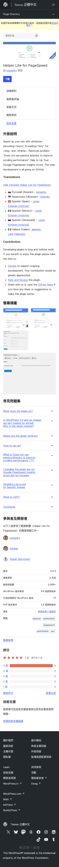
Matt (7, 799)
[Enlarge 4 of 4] (51, 357)
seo (53, 631)
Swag (36, 783)
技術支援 (11, 123)
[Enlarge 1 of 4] (24, 312)
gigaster (36, 229)
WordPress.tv (12, 783)
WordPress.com (14, 793)
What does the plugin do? (18, 411)
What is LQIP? (11, 497)
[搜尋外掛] (36, 36)
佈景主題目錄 (38, 745)
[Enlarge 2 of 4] (51, 312)
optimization (49, 618)
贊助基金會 (39, 778)
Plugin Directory (11, 14)
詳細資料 (11, 90)
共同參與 (36, 767)
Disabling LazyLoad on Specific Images (14, 486)
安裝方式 (11, 107)
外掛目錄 (36, 751)
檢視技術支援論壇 (13, 721)
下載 (7, 79)
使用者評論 (12, 99)
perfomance (42, 631)
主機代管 (8, 751)
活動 (33, 772)
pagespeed (49, 625)
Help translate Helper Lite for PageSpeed (27, 184)
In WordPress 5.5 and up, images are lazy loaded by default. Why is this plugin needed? (22, 423)
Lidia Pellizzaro (16, 234)
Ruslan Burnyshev (20, 559)
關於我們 (8, 740)
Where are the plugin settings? (20, 435)
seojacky (11, 70)
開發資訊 (11, 115)
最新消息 (8, 745)
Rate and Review (18, 279)
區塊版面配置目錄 (41, 756)
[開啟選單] (54, 4)
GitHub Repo (45, 284)
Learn (6, 767)
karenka (45, 196)
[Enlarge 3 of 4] (24, 334)
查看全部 (51, 693)
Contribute (9, 506)
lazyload (37, 618)
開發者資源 (9, 778)
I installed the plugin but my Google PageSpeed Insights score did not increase (19, 472)
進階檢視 (8, 640)
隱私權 (7, 756)
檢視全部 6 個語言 (47, 611)
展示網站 (36, 740)
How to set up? (12, 445)
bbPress (9, 804)
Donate (12, 265)
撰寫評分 (8, 693)
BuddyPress (11, 810)
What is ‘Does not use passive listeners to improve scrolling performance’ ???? (19, 457)
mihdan (14, 548)
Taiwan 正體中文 (20, 824)
